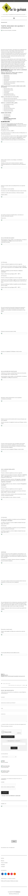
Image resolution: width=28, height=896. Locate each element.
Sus (14, 841)
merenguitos (6, 117)
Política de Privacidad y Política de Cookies (9, 880)
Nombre (3, 697)
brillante (6, 676)
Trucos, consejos (4, 862)
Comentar (3, 714)
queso (22, 676)
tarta (24, 676)
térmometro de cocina (11, 124)
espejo (12, 676)
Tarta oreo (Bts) (6, 683)
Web (2, 708)
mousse (20, 676)
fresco (14, 676)
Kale (10, 893)
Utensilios (3, 864)
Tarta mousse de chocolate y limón (16, 685)
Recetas (2, 860)
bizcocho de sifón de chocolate (10, 118)
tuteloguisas (17, 891)
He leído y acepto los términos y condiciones (11, 795)
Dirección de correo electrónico (8, 702)
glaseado (16, 676)
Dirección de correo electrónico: (8, 786)
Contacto (3, 866)
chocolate (9, 676)
